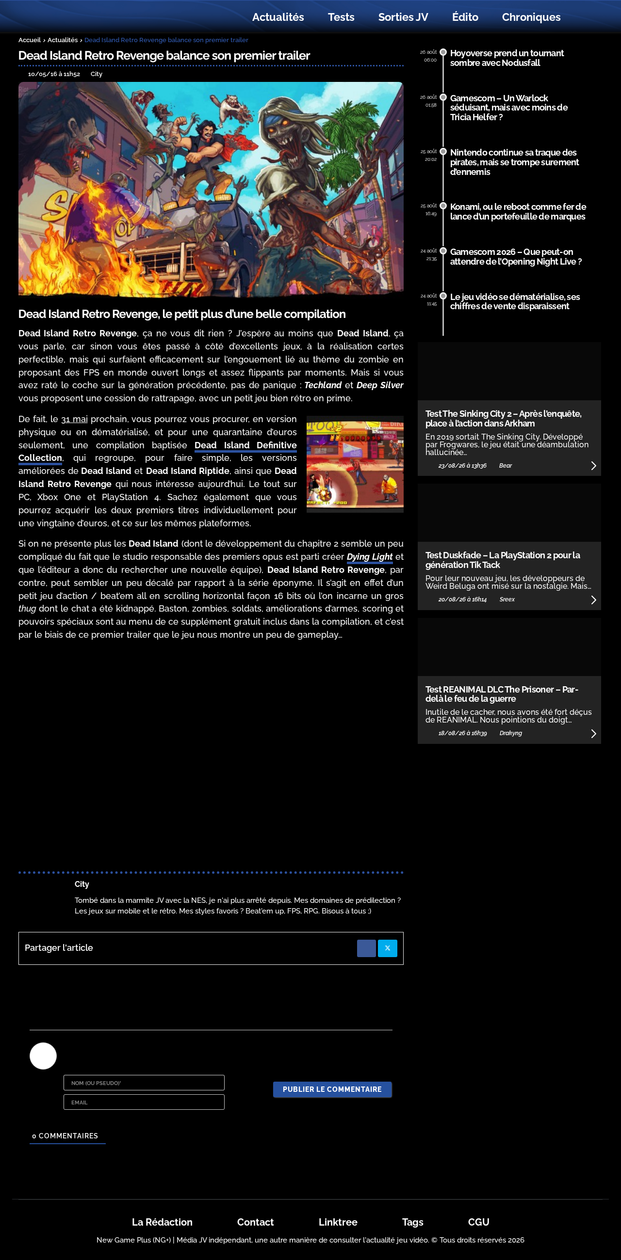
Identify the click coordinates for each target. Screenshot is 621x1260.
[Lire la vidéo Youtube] (211, 757)
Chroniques (531, 17)
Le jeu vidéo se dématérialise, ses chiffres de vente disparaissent (515, 302)
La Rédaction (162, 1222)
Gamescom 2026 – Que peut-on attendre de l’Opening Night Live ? (516, 257)
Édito (465, 17)
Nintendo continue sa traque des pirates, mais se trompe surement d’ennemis (514, 162)
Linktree (338, 1222)
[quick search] (583, 17)
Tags (413, 1222)
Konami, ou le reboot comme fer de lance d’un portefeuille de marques (518, 211)
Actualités (278, 17)
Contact (255, 1222)
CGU (479, 1222)
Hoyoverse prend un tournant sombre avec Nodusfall (507, 58)
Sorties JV (403, 17)
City (82, 884)
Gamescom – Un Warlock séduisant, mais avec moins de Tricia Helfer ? (509, 108)
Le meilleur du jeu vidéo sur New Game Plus (71, 17)
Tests (341, 17)
